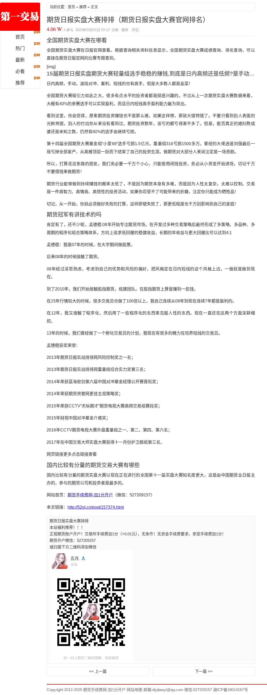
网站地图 (134, 689)
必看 (20, 71)
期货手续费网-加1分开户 (20, 17)
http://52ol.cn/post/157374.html (96, 507)
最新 (20, 60)
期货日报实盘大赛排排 (69, 521)
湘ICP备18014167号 (230, 689)
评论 (135, 30)
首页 (20, 37)
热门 (20, 48)
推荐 (20, 83)
